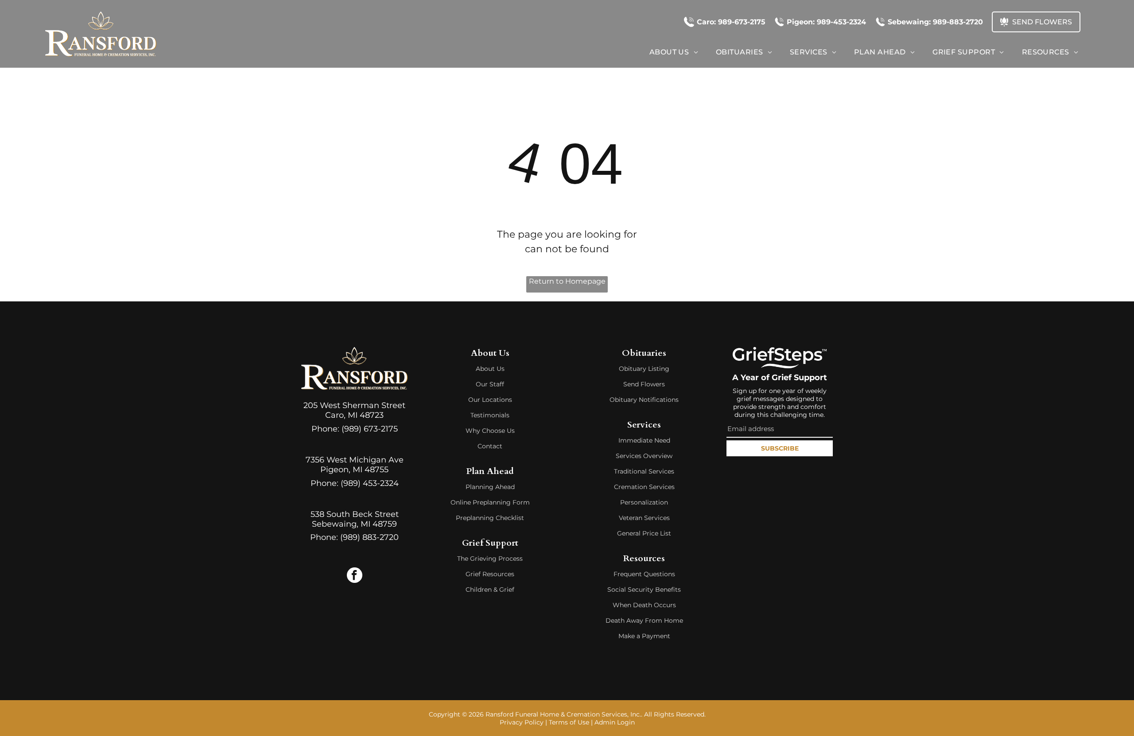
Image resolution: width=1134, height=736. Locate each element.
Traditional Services (644, 471)
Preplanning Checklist (490, 518)
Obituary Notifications (644, 400)
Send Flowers (644, 384)
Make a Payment (644, 636)
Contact (490, 446)
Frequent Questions (644, 574)
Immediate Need (644, 440)
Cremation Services (644, 487)
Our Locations (490, 400)
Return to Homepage (567, 281)
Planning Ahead (490, 487)
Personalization (644, 502)
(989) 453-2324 (370, 483)
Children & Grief (490, 589)
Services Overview (644, 456)
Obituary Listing (644, 369)
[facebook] (354, 576)
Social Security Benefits (644, 589)
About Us (490, 369)
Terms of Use (569, 722)
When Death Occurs (644, 605)
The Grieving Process (490, 559)
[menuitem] (674, 52)
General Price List (644, 533)
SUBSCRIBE (780, 448)
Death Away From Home (644, 620)
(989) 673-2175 (370, 429)
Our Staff (490, 384)
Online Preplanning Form (490, 502)
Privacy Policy (522, 722)
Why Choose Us (490, 431)
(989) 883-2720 (369, 537)
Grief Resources (490, 574)
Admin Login (614, 722)
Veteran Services (644, 518)
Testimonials (489, 415)
